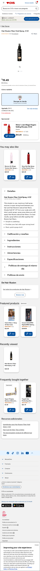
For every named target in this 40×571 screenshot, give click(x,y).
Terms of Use (13, 569)
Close (37, 545)
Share (35, 34)
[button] (32, 108)
